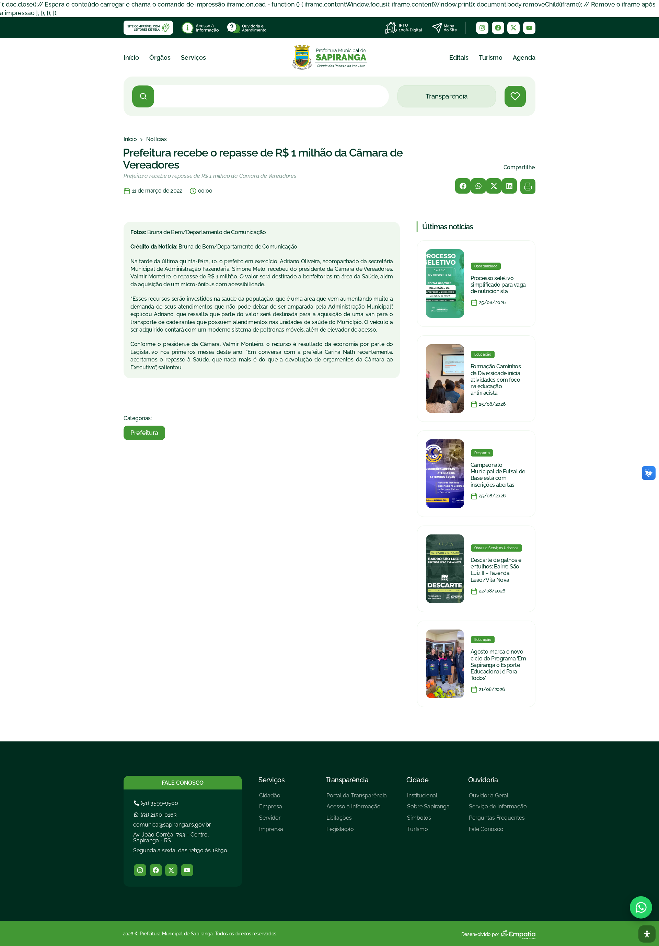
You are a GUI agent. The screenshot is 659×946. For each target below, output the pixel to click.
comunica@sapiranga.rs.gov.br (172, 824)
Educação (483, 354)
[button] (463, 186)
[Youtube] (529, 28)
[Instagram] (482, 28)
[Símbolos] (428, 820)
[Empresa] (271, 809)
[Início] (130, 139)
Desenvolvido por (480, 934)
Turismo (490, 57)
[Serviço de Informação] (498, 809)
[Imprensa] (271, 832)
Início (131, 57)
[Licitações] (357, 820)
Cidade (417, 780)
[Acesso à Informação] (357, 809)
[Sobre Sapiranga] (428, 809)
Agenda (524, 57)
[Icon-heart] (515, 96)
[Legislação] (357, 832)
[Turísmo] (428, 832)
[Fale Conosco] (498, 832)
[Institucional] (428, 798)
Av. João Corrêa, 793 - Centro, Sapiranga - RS (171, 837)
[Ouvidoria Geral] (498, 798)
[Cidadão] (271, 798)
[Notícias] (156, 139)
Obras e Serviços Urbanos (496, 548)
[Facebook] (498, 28)
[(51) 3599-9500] (157, 803)
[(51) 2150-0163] (156, 814)
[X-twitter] (513, 28)
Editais (459, 57)
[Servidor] (271, 820)
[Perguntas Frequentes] (498, 820)
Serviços (193, 57)
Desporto (482, 453)
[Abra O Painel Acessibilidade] (647, 934)
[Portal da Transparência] (357, 798)
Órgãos (160, 57)
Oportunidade (485, 266)
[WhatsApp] (641, 907)
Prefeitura (144, 432)
